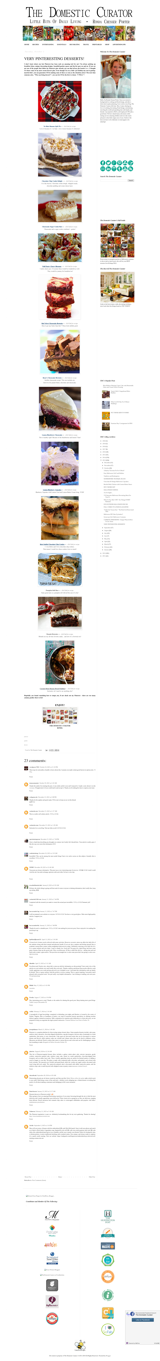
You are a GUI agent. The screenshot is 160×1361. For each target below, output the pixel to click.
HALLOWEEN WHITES (111, 490)
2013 (104, 460)
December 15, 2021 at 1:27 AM (48, 811)
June (105, 536)
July (105, 533)
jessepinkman (33, 1029)
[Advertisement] (118, 141)
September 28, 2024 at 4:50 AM (46, 1075)
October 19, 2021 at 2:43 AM (48, 783)
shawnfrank (33, 1075)
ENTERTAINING (48, 44)
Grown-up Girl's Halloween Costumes (115, 517)
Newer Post (28, 1177)
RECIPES (35, 44)
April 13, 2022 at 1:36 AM (50, 939)
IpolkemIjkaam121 (35, 939)
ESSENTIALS (61, 44)
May (105, 539)
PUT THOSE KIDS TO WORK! (120, 412)
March (106, 544)
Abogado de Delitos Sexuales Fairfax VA (55, 1042)
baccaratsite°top (34, 911)
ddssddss (32, 963)
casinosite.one (33, 811)
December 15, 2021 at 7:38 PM (50, 839)
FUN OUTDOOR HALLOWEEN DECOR (116, 504)
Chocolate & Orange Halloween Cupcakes (116, 481)
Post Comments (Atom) (39, 1180)
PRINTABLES (97, 44)
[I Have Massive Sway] (108, 1246)
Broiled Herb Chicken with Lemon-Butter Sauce (118, 484)
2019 (104, 443)
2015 (104, 455)
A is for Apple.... (108, 492)
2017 (104, 449)
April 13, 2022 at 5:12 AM (43, 963)
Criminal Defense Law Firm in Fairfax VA (77, 1020)
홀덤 (37, 890)
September (107, 527)
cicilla (31, 1011)
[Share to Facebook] (56, 750)
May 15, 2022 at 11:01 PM (42, 985)
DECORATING (75, 44)
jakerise (31, 1051)
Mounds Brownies (52, 634)
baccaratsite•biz (34, 925)
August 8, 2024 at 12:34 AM (43, 1051)
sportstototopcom (34, 839)
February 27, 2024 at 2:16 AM (43, 1011)
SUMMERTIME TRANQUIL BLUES (114, 479)
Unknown (32, 1111)
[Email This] (50, 750)
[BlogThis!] (52, 750)
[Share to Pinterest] (58, 750)
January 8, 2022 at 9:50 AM (51, 885)
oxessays (32, 788)
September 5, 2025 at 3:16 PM (43, 1125)
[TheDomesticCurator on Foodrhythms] (52, 1275)
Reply (31, 777)
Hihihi (31, 985)
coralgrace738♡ (34, 767)
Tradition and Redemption (111, 476)
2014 (104, 457)
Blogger (108, 1356)
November (107, 465)
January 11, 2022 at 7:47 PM (48, 911)
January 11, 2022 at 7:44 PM (50, 899)
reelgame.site (33, 797)
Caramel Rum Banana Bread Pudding (52, 688)
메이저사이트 (33, 954)
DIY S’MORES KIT (109, 487)
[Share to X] (54, 750)
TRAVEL (86, 44)
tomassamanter (34, 783)
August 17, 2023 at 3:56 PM (42, 997)
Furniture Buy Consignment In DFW (121, 423)
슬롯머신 (32, 802)
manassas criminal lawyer (79, 1066)
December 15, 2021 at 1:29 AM (48, 825)
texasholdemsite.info (35, 885)
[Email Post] (46, 750)
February (107, 547)
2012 (104, 553)
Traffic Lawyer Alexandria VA (38, 1002)
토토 (54, 844)
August (106, 530)
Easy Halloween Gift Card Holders (114, 473)
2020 (104, 441)
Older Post (92, 1177)
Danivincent (33, 1091)
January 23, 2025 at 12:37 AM (46, 1091)
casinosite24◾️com (35, 899)
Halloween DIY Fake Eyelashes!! (113, 514)
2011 (104, 556)
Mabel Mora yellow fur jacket (75, 1078)
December (107, 462)
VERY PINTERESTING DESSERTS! (114, 524)
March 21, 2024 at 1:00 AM (46, 1029)
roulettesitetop (33, 853)
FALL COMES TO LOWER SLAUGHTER (116, 507)
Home (60, 1177)
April (106, 541)
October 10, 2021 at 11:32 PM (49, 767)
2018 (104, 446)
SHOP (107, 44)
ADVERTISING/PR (119, 44)
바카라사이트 (61, 828)
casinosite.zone (34, 825)
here (86, 68)
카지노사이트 (54, 814)
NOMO (31, 867)
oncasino (32, 988)
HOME (26, 44)
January (106, 550)
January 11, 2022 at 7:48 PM (48, 925)
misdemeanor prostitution (37, 1102)
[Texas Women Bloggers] (52, 1270)
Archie (31, 1125)
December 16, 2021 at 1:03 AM (48, 853)
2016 (104, 452)
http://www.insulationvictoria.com (39, 1116)
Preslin (31, 997)
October (106, 468)
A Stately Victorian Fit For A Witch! (114, 470)
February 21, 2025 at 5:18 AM (45, 1111)
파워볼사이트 (83, 870)
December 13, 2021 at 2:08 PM (47, 797)
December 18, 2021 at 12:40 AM (44, 867)
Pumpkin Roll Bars (52, 590)
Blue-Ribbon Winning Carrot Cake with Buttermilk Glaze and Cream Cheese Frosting (118, 386)
